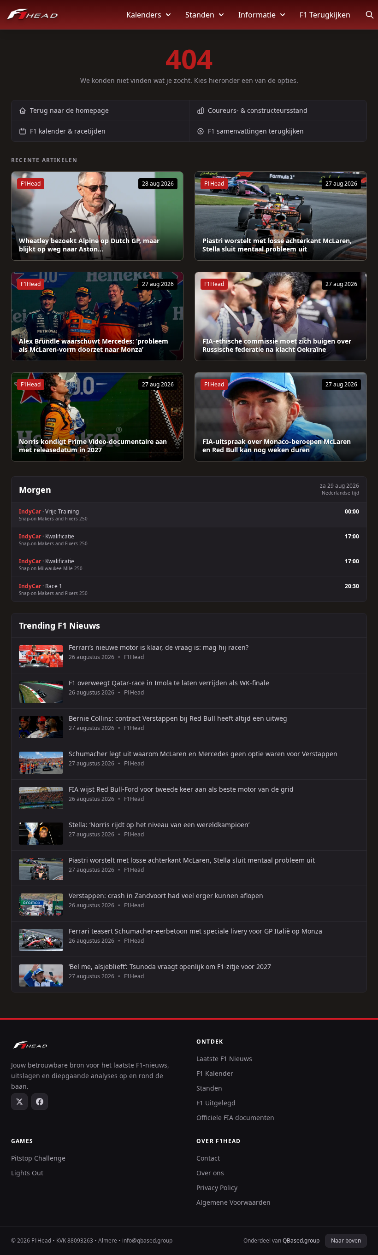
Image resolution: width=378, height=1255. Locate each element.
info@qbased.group (147, 1240)
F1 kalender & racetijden (68, 131)
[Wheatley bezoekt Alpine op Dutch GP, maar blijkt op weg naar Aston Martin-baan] (97, 216)
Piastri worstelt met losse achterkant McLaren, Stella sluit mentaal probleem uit (277, 245)
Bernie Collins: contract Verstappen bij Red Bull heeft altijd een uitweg (178, 718)
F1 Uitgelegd (216, 1102)
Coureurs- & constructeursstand (257, 110)
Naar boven (346, 1240)
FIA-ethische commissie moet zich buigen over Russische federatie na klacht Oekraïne (276, 345)
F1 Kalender (214, 1073)
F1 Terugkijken (325, 15)
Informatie (257, 15)
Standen (199, 15)
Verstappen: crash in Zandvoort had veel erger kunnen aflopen (166, 896)
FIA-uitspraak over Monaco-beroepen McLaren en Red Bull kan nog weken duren (276, 446)
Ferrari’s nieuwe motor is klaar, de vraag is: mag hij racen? (158, 647)
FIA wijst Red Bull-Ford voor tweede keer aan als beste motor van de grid (181, 789)
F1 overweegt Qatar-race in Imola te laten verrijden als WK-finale (169, 683)
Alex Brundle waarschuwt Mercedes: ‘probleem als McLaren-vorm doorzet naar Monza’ (93, 345)
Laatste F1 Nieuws (224, 1058)
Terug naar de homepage (69, 110)
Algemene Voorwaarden (233, 1202)
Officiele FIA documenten (235, 1117)
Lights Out (27, 1172)
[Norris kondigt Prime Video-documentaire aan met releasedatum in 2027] (97, 417)
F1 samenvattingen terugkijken (256, 131)
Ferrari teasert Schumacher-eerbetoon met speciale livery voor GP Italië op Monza (195, 931)
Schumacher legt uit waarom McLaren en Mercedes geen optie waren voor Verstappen (203, 754)
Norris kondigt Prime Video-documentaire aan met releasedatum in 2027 (93, 446)
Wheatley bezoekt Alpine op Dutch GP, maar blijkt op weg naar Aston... (89, 245)
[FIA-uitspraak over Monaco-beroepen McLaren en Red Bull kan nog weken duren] (280, 417)
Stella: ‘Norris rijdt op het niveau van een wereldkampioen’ (159, 825)
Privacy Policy (216, 1187)
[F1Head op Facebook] (39, 1101)
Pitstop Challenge (38, 1158)
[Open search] (369, 14)
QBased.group (301, 1240)
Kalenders (143, 15)
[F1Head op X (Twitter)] (19, 1101)
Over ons (210, 1172)
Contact (208, 1158)
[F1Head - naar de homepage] (32, 15)
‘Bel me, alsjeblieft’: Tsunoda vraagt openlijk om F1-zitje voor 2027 (170, 967)
